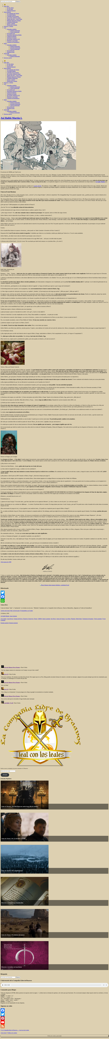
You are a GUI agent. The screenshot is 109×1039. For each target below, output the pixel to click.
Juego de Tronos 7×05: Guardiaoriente (12, 870)
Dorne (35, 618)
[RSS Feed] (54, 1026)
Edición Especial (11, 10)
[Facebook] (54, 597)
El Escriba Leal (11, 33)
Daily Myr (6, 6)
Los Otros (67, 618)
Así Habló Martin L (11, 117)
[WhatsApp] (54, 601)
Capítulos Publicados (12, 22)
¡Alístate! (5, 774)
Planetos (73, 618)
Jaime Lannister (46, 618)
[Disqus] (54, 643)
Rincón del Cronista (12, 25)
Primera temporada (15, 46)
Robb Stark (79, 618)
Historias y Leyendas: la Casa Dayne (11, 967)
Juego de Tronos (60, 618)
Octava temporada (14, 32)
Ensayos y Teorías (8, 26)
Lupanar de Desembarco (13, 42)
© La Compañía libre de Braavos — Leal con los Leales (15, 1030)
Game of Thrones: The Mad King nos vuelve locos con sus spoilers (19, 806)
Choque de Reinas (11, 36)
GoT (5, 27)
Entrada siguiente (13, 623)
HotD (5, 43)
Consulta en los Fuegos (13, 16)
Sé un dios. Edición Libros (13, 17)
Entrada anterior (5, 623)
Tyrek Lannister (98, 618)
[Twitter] (54, 593)
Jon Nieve (53, 618)
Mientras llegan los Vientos (14, 20)
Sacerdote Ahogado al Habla (14, 35)
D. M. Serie (10, 9)
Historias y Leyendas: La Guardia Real (12, 902)
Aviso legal (3, 1033)
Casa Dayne (10, 618)
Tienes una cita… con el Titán (14, 19)
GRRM (40, 618)
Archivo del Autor (5, 610)
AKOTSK (6, 53)
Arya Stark (3, 618)
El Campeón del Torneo (13, 13)
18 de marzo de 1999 (6, 562)
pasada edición (37, 186)
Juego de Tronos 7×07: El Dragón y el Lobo (13, 838)
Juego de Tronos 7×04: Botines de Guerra (12, 934)
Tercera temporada (15, 49)
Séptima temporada (15, 30)
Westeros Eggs (10, 52)
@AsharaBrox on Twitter (26, 610)
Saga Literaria (7, 12)
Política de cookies (12, 1033)
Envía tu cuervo (8, 57)
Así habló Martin (11, 15)
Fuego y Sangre (11, 23)
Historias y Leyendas (12, 40)
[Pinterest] (54, 1018)
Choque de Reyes (18, 618)
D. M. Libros (10, 7)
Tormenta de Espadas (87, 618)
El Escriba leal (10, 50)
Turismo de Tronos (12, 37)
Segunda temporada (15, 47)
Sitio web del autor (15, 610)
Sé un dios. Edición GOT (13, 39)
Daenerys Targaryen (28, 618)
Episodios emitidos (12, 29)
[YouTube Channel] (54, 1022)
